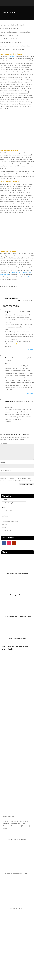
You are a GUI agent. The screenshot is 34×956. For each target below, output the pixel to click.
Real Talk (5, 527)
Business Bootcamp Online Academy (18, 617)
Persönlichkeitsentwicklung (10, 521)
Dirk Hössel (9, 402)
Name (2, 463)
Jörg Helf (8, 312)
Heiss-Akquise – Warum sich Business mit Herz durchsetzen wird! (17, 784)
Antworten (30, 349)
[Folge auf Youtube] (14, 543)
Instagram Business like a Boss (17, 573)
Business (5, 516)
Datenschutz (13, 947)
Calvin (30, 277)
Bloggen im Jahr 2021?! (12, 738)
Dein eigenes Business (17, 595)
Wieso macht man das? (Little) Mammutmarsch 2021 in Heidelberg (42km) (16, 690)
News (4, 519)
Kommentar (4, 443)
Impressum (21, 947)
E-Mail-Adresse (5, 470)
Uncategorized (6, 530)
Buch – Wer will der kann (18, 638)
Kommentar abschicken (26, 484)
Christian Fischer (11, 358)
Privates (4, 524)
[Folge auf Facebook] (4, 543)
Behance (11, 56)
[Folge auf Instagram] (9, 543)
